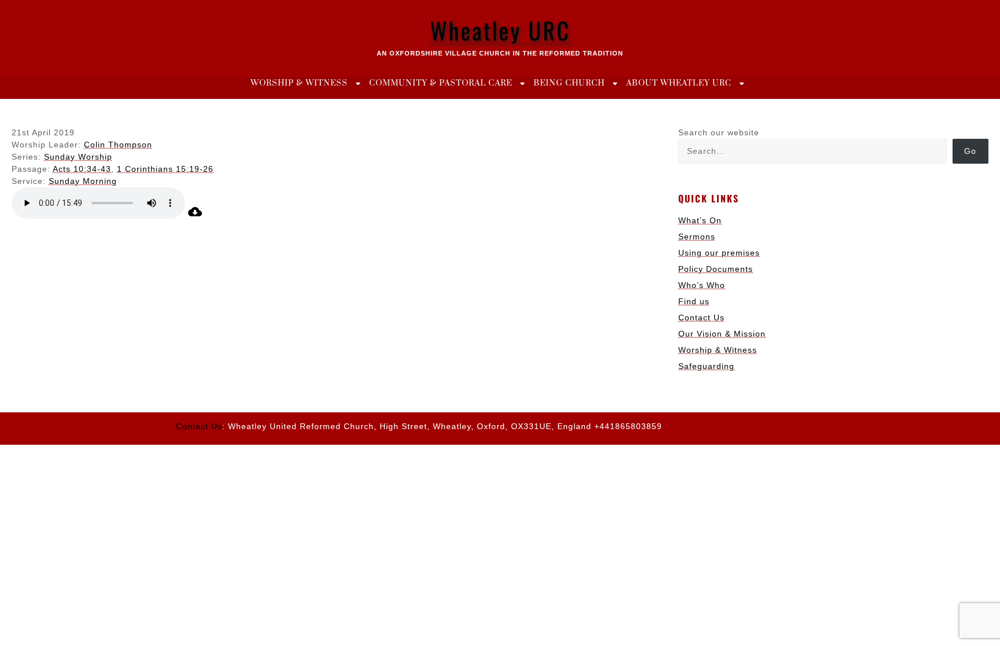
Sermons (696, 236)
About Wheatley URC (678, 83)
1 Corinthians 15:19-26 (165, 169)
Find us (693, 301)
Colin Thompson (118, 144)
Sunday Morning (83, 181)
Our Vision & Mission (722, 333)
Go (970, 151)
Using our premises (719, 252)
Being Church (569, 83)
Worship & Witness (299, 83)
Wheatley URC (500, 30)
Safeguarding (706, 366)
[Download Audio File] (195, 215)
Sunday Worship (78, 156)
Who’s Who (701, 285)
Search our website (718, 132)
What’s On (700, 220)
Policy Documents (715, 269)
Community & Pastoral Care (440, 83)
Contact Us (701, 317)
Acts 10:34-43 (82, 169)
